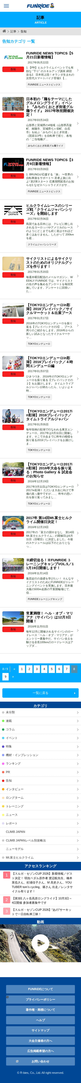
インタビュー (15, 789)
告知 (9, 780)
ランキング (13, 763)
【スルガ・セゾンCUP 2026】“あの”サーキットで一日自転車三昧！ (41, 912)
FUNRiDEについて (40, 989)
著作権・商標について (40, 1009)
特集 (9, 746)
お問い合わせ (40, 1061)
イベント (12, 738)
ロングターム (15, 797)
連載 (9, 720)
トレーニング (15, 806)
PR (8, 772)
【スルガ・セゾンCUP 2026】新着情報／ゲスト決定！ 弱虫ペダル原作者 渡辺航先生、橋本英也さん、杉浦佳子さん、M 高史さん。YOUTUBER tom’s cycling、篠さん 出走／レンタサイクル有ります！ (42, 882)
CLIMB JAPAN (15, 831)
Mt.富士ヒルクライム (20, 857)
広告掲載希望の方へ (40, 1051)
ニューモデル (15, 848)
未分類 (10, 712)
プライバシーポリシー (40, 999)
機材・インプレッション (22, 755)
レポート (12, 823)
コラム (10, 729)
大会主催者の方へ (40, 1040)
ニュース (12, 814)
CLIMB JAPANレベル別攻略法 (26, 840)
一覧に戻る (40, 693)
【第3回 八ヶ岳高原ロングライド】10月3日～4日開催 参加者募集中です (42, 900)
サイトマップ (40, 1030)
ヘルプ (40, 1020)
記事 (13, 31)
